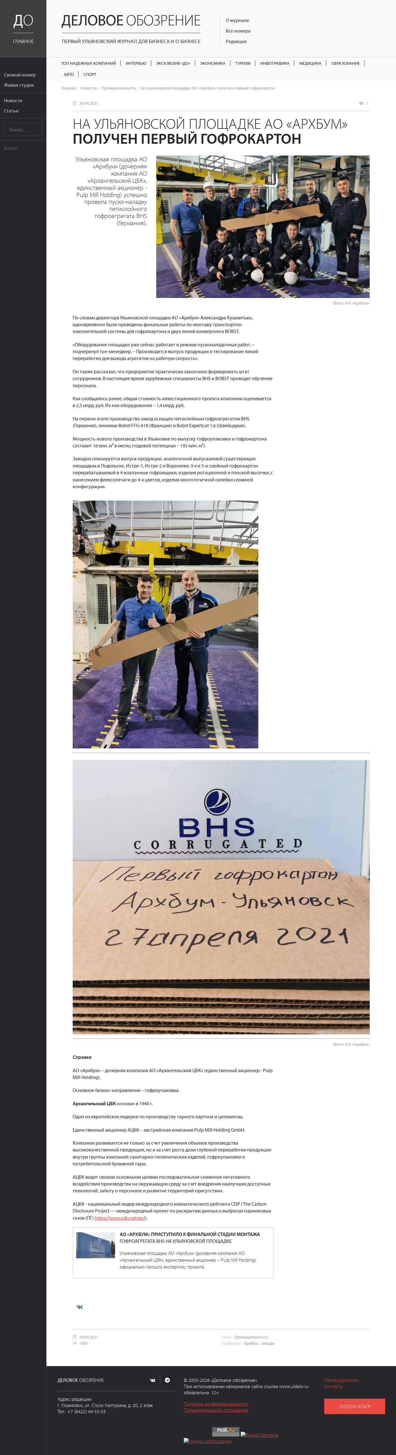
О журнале (237, 20)
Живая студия (19, 85)
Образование (345, 63)
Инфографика (275, 63)
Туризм (243, 63)
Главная (68, 88)
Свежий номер (20, 75)
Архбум (251, 1343)
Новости (13, 100)
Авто (69, 74)
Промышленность (118, 88)
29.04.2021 (88, 103)
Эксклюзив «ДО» (173, 63)
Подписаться (354, 1406)
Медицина (310, 63)
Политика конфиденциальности (216, 1403)
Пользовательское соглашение (216, 1410)
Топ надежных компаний (88, 63)
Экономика (213, 63)
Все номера (238, 31)
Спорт (90, 74)
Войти (10, 148)
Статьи (11, 110)
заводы (267, 1343)
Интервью (136, 63)
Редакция (236, 41)
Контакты (333, 1386)
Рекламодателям (341, 1380)
